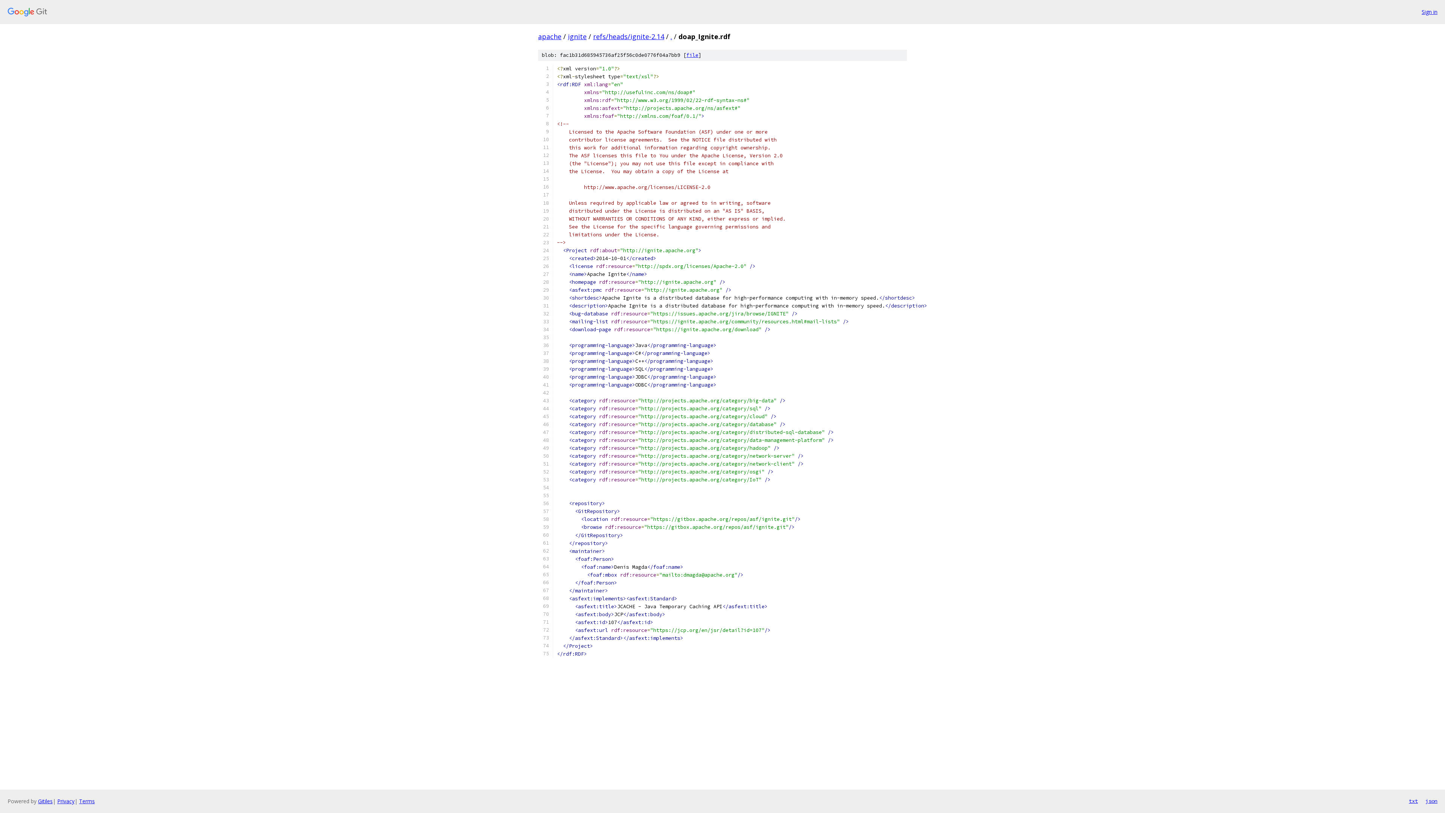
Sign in (1429, 11)
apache (549, 36)
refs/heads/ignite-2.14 (628, 36)
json (1431, 801)
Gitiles (45, 801)
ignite (577, 36)
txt (1413, 801)
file (692, 55)
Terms (87, 801)
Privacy (66, 801)
